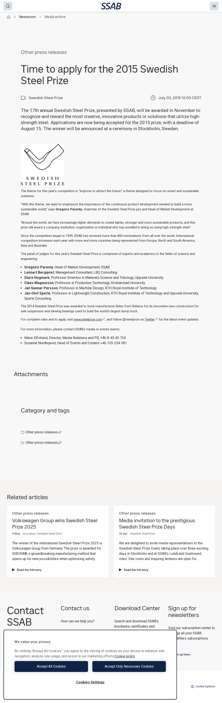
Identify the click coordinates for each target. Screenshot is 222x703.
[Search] (7, 6)
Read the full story (29, 570)
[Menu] (214, 6)
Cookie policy (124, 656)
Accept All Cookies (51, 666)
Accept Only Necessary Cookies (129, 666)
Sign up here (181, 654)
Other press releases (42, 432)
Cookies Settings (90, 682)
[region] (90, 665)
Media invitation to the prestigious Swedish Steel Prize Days (157, 523)
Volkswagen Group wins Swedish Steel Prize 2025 (54, 523)
